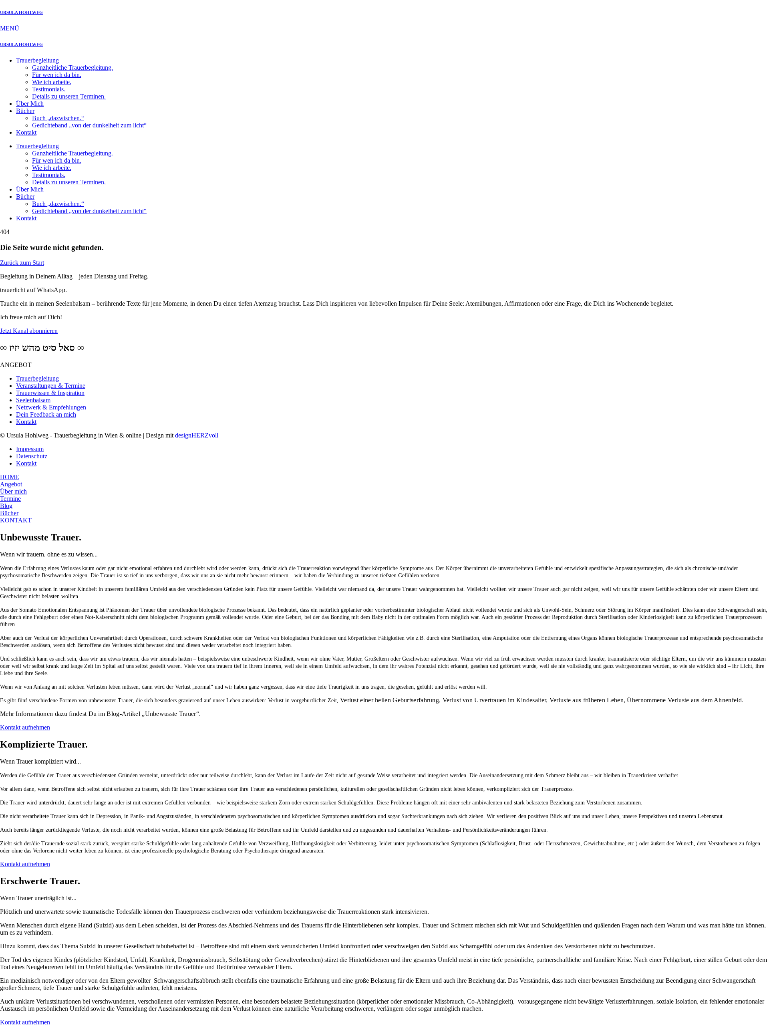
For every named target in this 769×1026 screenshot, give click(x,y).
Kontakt (26, 132)
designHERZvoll (196, 435)
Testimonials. (48, 89)
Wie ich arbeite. (51, 82)
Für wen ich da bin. (56, 74)
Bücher (25, 110)
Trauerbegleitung (37, 60)
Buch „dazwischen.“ (58, 118)
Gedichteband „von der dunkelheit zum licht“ (89, 125)
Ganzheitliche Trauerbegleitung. (72, 67)
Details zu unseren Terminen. (69, 96)
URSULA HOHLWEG (21, 12)
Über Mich (30, 103)
